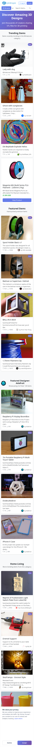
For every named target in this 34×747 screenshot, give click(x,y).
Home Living (17, 563)
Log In (23, 3)
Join (30, 3)
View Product (17, 200)
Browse (7, 8)
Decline (9, 743)
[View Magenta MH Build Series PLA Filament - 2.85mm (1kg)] (17, 170)
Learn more (18, 718)
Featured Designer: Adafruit (20, 381)
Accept (24, 743)
